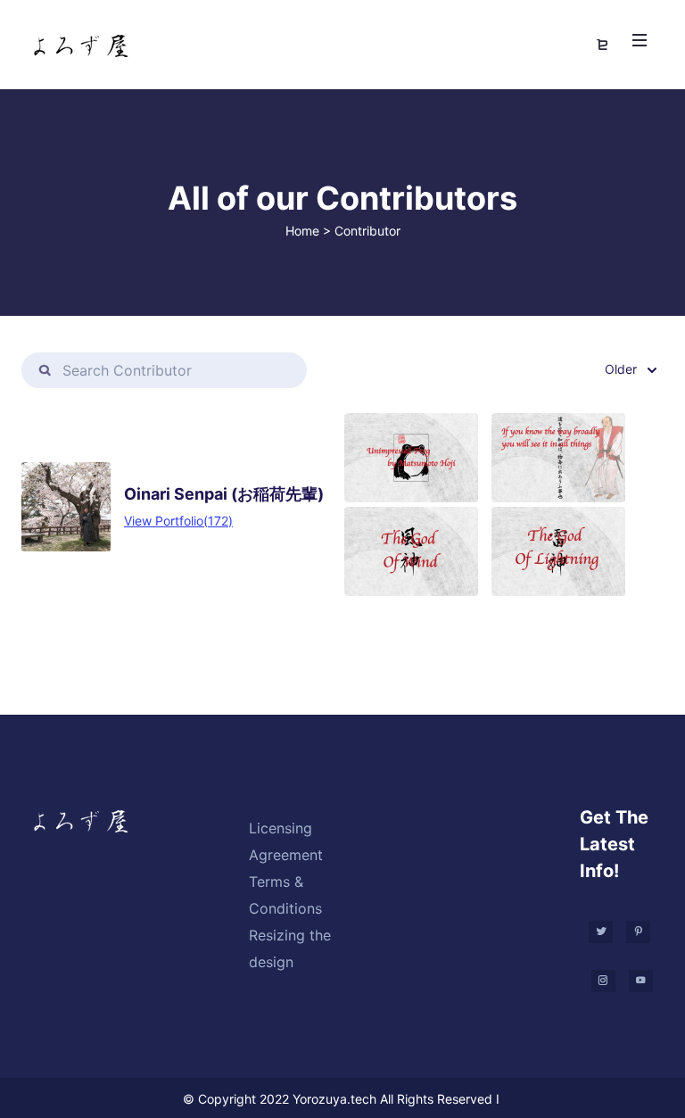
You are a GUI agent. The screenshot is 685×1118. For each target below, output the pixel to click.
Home (302, 230)
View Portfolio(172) (178, 520)
